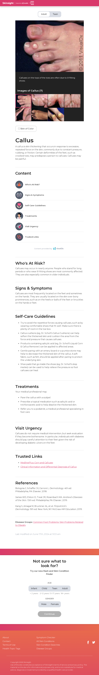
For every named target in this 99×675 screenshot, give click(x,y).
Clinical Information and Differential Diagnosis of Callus (48, 467)
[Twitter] (93, 642)
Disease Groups (44, 648)
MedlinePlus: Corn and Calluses (36, 462)
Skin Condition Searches (48, 645)
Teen (55, 14)
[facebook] (88, 642)
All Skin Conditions (45, 641)
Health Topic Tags (11, 648)
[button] (82, 54)
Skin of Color (27, 128)
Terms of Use (9, 645)
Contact (6, 641)
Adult (44, 14)
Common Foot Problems (46, 522)
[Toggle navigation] (32, 3)
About (6, 637)
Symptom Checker (45, 637)
